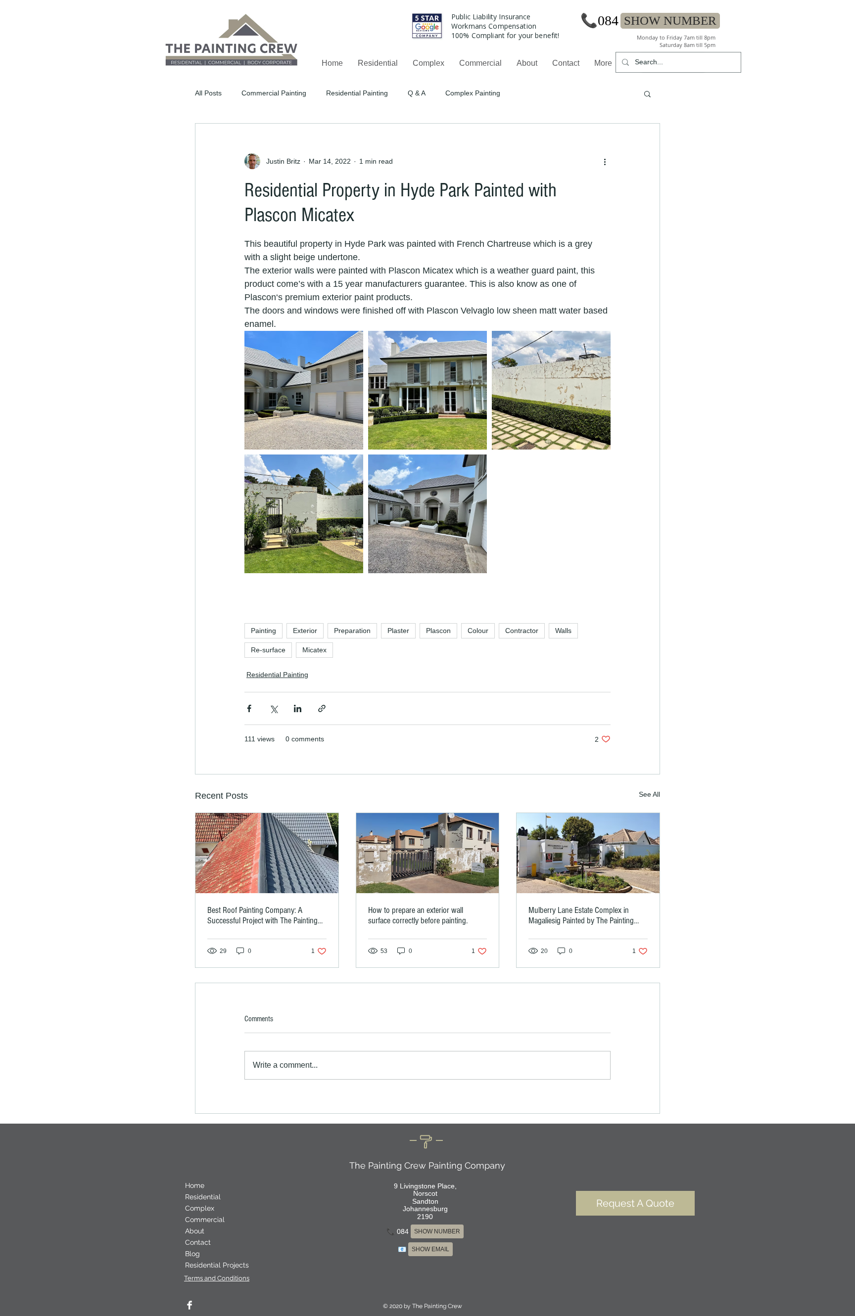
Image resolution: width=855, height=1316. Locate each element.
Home (194, 1185)
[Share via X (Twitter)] (273, 708)
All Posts (208, 93)
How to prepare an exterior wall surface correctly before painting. (418, 915)
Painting (263, 631)
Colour (478, 631)
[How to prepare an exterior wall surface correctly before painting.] (427, 853)
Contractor (521, 631)
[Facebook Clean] (189, 1305)
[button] (647, 93)
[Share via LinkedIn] (297, 708)
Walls (563, 631)
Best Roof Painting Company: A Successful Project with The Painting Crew (262, 915)
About (194, 1231)
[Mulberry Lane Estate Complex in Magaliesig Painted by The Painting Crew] (588, 853)
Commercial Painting (273, 93)
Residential (203, 1197)
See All (649, 794)
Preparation (352, 631)
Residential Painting (357, 93)
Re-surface (268, 650)
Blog (192, 1254)
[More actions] (605, 161)
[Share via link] (322, 708)
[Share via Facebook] (249, 708)
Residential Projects (217, 1265)
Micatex (314, 650)
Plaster (398, 631)
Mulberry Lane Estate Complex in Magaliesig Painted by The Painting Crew (581, 915)
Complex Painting (472, 93)
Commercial (205, 1220)
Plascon (438, 631)
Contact (198, 1242)
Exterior (305, 631)
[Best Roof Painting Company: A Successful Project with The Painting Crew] (266, 853)
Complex (199, 1208)
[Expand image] (303, 390)
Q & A (417, 93)
